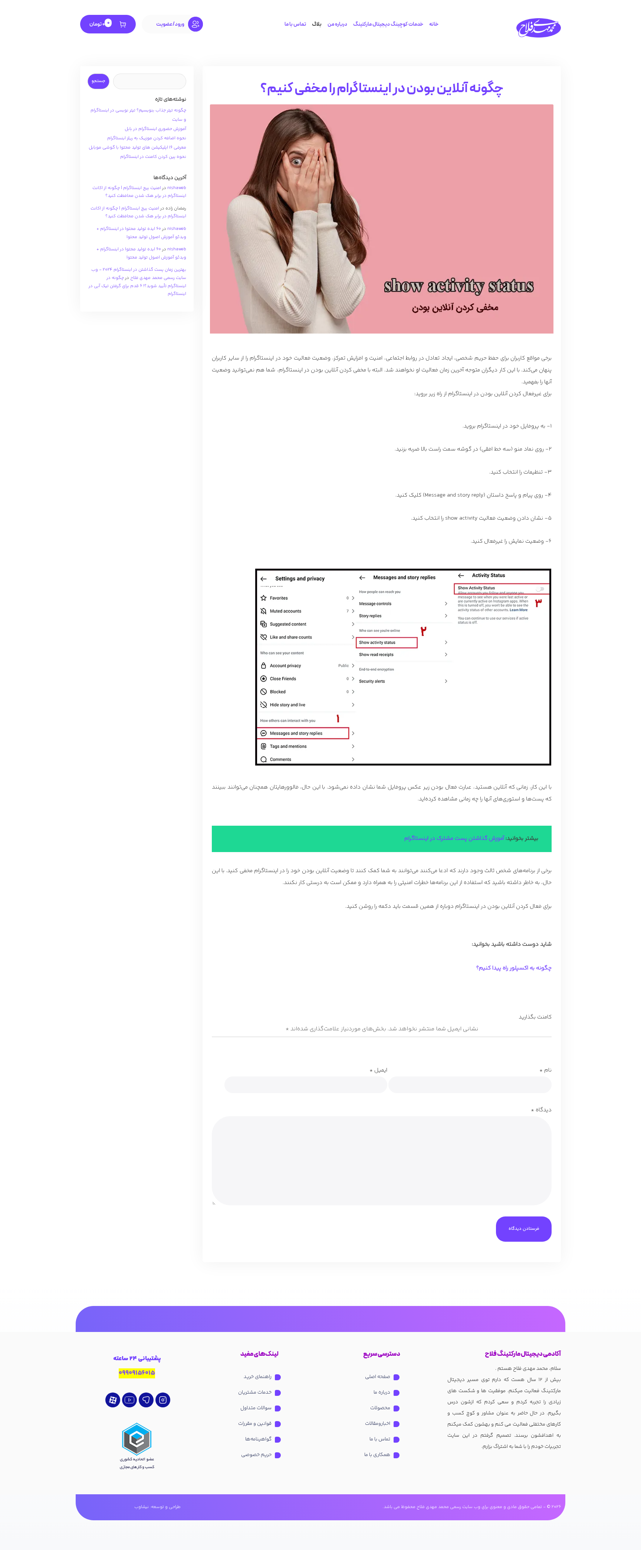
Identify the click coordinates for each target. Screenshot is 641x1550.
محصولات (380, 1408)
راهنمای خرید (258, 1377)
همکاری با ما (377, 1455)
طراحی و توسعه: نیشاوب (157, 1507)
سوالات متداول (256, 1408)
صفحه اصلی (377, 1377)
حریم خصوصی (256, 1455)
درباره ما (382, 1392)
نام (545, 1070)
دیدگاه (541, 1110)
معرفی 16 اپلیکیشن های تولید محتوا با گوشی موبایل (137, 147)
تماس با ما (295, 24)
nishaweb (176, 188)
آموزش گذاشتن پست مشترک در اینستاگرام (454, 838)
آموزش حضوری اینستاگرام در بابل (155, 129)
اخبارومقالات (377, 1424)
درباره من (337, 24)
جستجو (98, 81)
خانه (433, 24)
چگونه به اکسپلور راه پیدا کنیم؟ (514, 968)
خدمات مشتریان (255, 1392)
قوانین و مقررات (255, 1424)
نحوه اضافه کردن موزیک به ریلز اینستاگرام (146, 138)
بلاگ (317, 24)
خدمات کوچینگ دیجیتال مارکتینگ (388, 24)
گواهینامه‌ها (258, 1439)
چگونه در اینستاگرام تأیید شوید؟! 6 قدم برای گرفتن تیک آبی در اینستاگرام (137, 286)
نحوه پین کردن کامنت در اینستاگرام (153, 156)
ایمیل (378, 1070)
